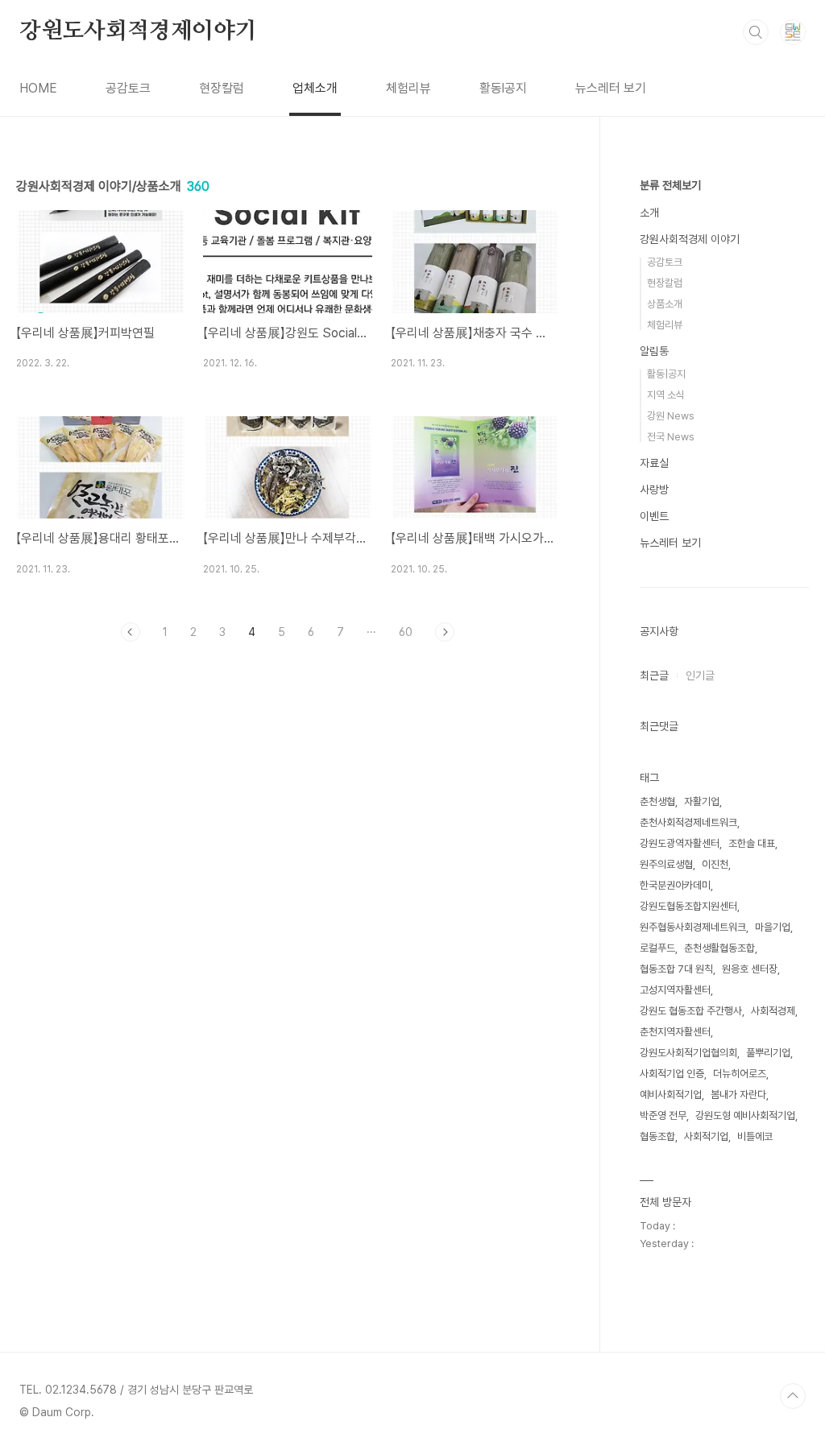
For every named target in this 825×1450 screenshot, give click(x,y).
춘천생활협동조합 (719, 948)
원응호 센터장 (749, 969)
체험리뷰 (408, 88)
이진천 (715, 864)
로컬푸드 (657, 948)
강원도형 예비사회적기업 (745, 1115)
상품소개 (664, 304)
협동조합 (657, 1136)
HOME (38, 88)
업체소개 (315, 88)
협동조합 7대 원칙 (676, 969)
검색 (756, 32)
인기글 (700, 675)
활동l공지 (503, 88)
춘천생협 (657, 801)
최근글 (654, 675)
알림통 (654, 351)
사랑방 (654, 489)
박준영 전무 (663, 1115)
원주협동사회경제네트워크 (693, 927)
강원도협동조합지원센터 (688, 906)
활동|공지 (666, 374)
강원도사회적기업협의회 (688, 1053)
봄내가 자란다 (738, 1095)
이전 (130, 632)
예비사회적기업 (671, 1095)
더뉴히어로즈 (739, 1074)
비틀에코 (755, 1136)
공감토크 (128, 88)
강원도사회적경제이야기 (138, 31)
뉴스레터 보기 (610, 88)
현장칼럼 (221, 88)
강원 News (670, 416)
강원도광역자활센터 (679, 843)
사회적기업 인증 (672, 1074)
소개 (649, 212)
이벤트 (654, 516)
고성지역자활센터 (675, 990)
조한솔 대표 (751, 843)
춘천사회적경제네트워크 (688, 822)
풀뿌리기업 (768, 1053)
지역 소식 (666, 395)
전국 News (670, 437)
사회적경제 (773, 1011)
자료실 (654, 462)
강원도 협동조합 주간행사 (691, 1011)
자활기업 (701, 801)
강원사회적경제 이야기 (690, 239)
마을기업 (772, 927)
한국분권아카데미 (675, 885)
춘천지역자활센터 (675, 1032)
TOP (793, 1396)
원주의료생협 (666, 864)
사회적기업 (706, 1136)
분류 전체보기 (670, 185)
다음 (444, 632)
